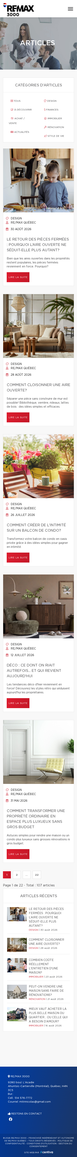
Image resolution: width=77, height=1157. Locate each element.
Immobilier (54, 118)
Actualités (21, 132)
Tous (17, 101)
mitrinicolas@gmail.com (35, 1102)
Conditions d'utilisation (41, 1144)
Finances (51, 109)
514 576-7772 (23, 1098)
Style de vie (55, 136)
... (26, 875)
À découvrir (22, 109)
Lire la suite (18, 277)
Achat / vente (17, 120)
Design (51, 101)
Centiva (46, 1152)
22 (36, 875)
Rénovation (55, 127)
